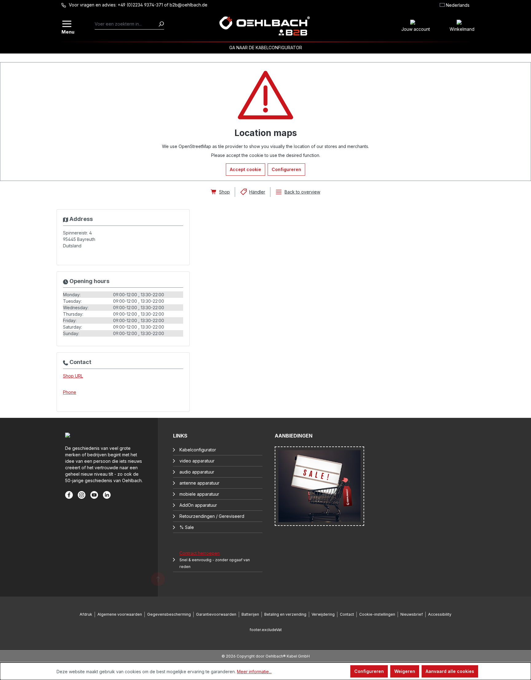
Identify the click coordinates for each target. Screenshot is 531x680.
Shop (224, 191)
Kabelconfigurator (197, 449)
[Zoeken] (161, 24)
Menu (67, 31)
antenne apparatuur (199, 483)
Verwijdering (323, 614)
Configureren (286, 169)
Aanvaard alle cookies (450, 671)
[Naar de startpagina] (265, 26)
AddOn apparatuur (198, 505)
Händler (257, 191)
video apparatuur (196, 460)
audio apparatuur (196, 471)
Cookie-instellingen (377, 614)
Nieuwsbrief (411, 614)
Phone (69, 392)
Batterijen (250, 614)
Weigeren (404, 671)
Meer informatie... (254, 671)
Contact (347, 614)
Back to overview (302, 191)
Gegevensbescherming (169, 614)
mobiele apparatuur (199, 494)
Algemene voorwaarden (119, 614)
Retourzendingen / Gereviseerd (211, 516)
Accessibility (439, 614)
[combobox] (126, 24)
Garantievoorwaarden (216, 614)
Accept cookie (245, 169)
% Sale (186, 527)
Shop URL (73, 375)
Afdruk (86, 614)
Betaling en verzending (285, 614)
